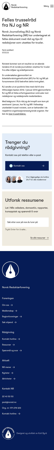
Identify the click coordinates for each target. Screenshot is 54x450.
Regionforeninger (10, 316)
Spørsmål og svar (10, 350)
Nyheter (6, 373)
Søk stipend (7, 322)
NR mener (6, 367)
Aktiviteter (7, 379)
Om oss (5, 305)
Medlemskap (8, 311)
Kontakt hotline (9, 339)
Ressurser (6, 345)
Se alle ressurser (37, 238)
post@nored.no (9, 402)
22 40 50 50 (8, 396)
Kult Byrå (42, 433)
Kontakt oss (19, 166)
